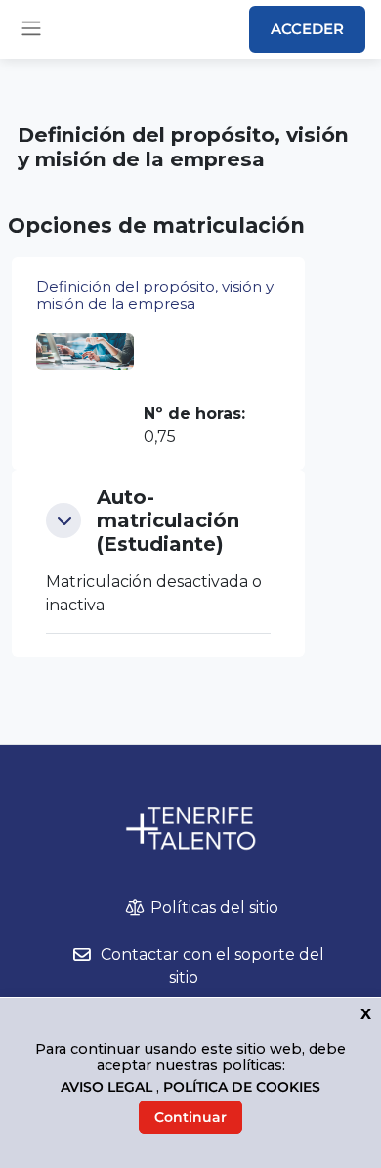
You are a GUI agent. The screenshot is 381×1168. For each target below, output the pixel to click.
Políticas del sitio (214, 907)
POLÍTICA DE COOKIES (241, 1087)
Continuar (190, 1117)
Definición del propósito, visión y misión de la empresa (155, 295)
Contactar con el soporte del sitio (212, 966)
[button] (63, 520)
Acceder (307, 29)
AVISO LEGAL (108, 1087)
